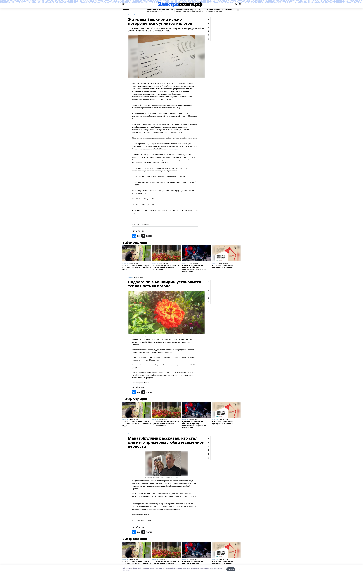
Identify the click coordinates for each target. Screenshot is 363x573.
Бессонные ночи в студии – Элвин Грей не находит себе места (219, 10)
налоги (138, 224)
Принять (231, 569)
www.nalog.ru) (172, 149)
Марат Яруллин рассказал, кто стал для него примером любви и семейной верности (189, 10)
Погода (130, 277)
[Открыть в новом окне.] (136, 236)
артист (143, 520)
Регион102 (131, 15)
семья (149, 520)
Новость (126, 10)
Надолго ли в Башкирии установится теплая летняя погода (160, 10)
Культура (131, 434)
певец (138, 520)
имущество (145, 224)
